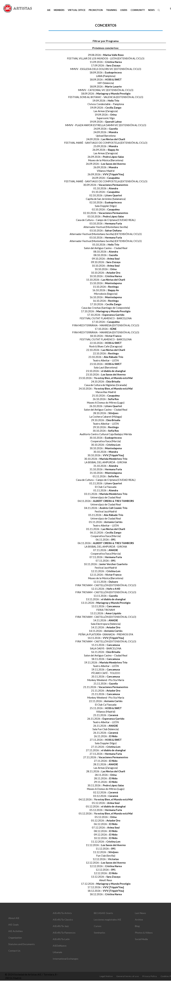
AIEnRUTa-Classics (63, 919)
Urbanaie (57, 952)
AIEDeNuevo (59, 945)
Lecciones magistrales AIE (107, 919)
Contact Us (14, 950)
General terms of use (127, 976)
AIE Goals (13, 924)
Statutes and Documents (21, 944)
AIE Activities (15, 931)
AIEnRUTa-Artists (62, 913)
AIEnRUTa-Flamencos (64, 932)
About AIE (13, 918)
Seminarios (99, 932)
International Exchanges (65, 958)
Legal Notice (106, 976)
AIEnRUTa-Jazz (61, 926)
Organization (15, 937)
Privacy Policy (149, 976)
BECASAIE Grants (103, 913)
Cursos (97, 926)
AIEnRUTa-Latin (61, 939)
